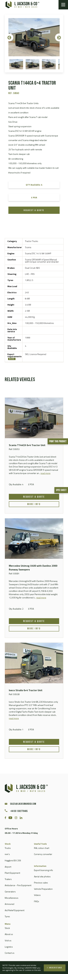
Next (59, 37)
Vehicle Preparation (43, 889)
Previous (9, 37)
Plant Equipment (12, 872)
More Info (33, 504)
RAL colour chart (41, 848)
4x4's (7, 854)
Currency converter (43, 854)
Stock (7, 928)
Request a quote (34, 210)
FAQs (36, 901)
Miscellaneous (11, 897)
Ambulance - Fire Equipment (18, 885)
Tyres (7, 916)
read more (45, 473)
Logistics (9, 946)
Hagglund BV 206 (13, 860)
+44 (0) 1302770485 (19, 811)
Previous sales (41, 882)
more (11, 359)
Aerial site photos (42, 876)
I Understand (54, 968)
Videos (37, 895)
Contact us (9, 953)
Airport (8, 866)
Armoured (9, 904)
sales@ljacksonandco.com (23, 804)
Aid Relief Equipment (14, 910)
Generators (10, 891)
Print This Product (57, 441)
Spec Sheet (61, 490)
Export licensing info (43, 870)
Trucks (8, 848)
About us (9, 934)
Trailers (8, 879)
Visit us (8, 940)
